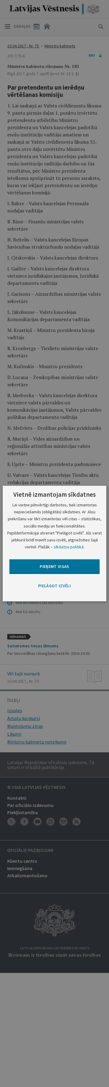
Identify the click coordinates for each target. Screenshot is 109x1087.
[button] (54, 586)
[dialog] (54, 543)
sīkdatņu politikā (69, 546)
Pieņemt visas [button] (54, 566)
